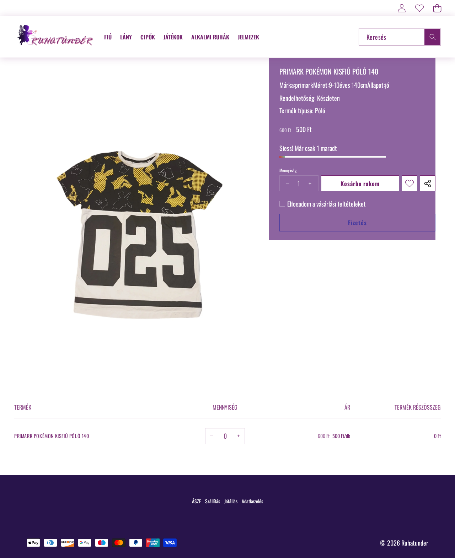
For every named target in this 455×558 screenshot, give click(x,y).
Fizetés (357, 222)
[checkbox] (322, 204)
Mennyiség (288, 170)
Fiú (108, 37)
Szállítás (212, 501)
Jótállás (230, 501)
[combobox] (399, 37)
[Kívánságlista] (419, 8)
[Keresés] (432, 37)
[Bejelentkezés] (402, 8)
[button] (437, 8)
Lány (126, 37)
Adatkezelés (252, 501)
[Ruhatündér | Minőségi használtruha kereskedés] (56, 37)
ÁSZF (196, 501)
